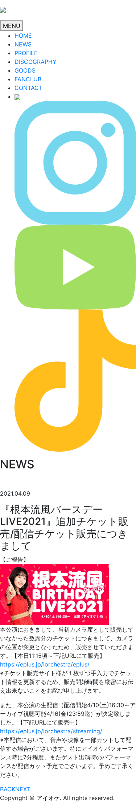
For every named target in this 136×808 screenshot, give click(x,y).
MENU (11, 25)
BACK (7, 789)
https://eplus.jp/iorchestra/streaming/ (51, 731)
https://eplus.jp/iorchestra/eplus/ (45, 664)
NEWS (23, 44)
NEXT (22, 789)
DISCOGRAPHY (36, 61)
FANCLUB (28, 79)
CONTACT (28, 87)
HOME (23, 35)
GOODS (25, 70)
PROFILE (26, 53)
